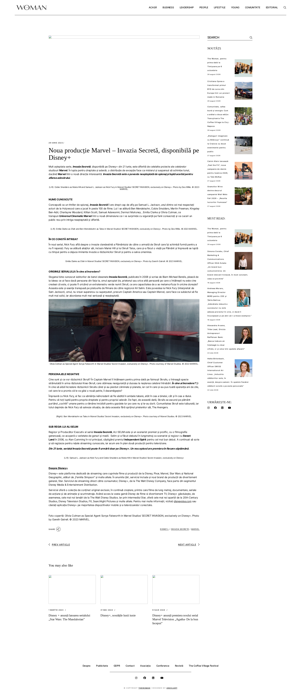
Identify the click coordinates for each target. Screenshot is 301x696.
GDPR (117, 665)
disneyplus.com (183, 501)
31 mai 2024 (106, 610)
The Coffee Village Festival (203, 665)
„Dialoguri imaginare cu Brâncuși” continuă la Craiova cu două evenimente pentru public (218, 144)
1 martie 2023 (56, 610)
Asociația (145, 665)
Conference (162, 665)
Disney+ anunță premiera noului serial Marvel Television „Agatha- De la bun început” (175, 619)
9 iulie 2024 (158, 610)
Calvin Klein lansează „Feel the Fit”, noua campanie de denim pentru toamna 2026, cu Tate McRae (217, 169)
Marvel (195, 529)
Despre (86, 665)
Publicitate (102, 665)
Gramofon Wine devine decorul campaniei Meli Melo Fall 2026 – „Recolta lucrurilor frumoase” (217, 194)
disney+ (164, 529)
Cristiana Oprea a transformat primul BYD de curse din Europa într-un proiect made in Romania (218, 89)
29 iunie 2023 (56, 143)
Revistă (179, 665)
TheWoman (144, 688)
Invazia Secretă (180, 529)
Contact (130, 665)
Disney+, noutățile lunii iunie (118, 615)
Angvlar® (171, 688)
